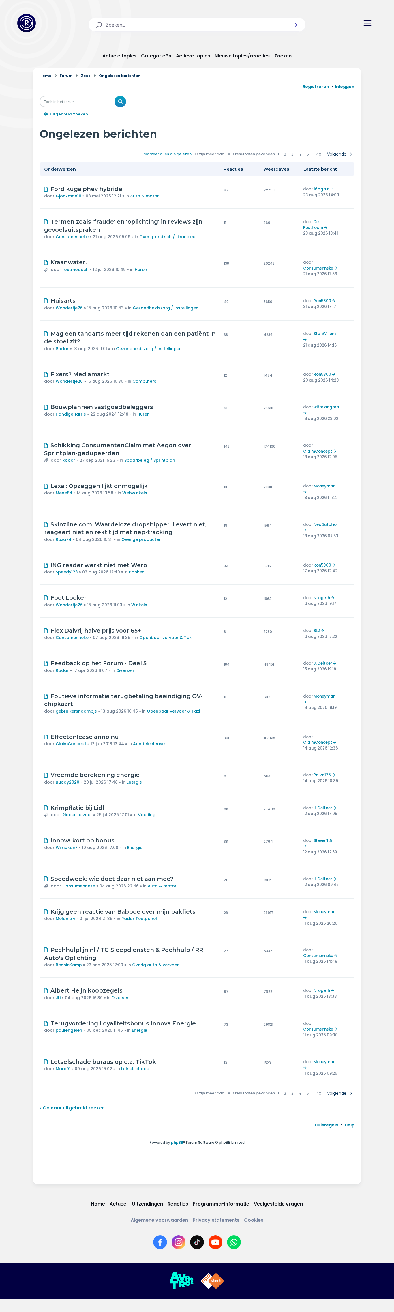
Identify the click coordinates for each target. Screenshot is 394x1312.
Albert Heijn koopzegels (86, 990)
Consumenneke (72, 237)
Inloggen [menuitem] (344, 86)
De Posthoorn (313, 224)
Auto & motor (144, 196)
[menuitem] (326, 1125)
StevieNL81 (324, 840)
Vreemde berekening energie (95, 774)
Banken (137, 572)
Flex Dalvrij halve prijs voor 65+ (95, 630)
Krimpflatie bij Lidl (77, 807)
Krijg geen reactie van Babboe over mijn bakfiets (123, 911)
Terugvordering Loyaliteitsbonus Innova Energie (123, 1023)
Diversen (125, 670)
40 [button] (318, 154)
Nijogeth (322, 598)
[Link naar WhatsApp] (234, 1242)
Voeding (146, 815)
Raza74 (64, 539)
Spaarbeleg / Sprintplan (149, 460)
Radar (62, 349)
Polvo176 (322, 775)
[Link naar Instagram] (178, 1242)
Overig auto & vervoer (155, 965)
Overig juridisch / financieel (167, 237)
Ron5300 (322, 301)
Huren (141, 269)
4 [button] (300, 154)
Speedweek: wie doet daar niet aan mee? (111, 878)
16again (321, 189)
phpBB (177, 1142)
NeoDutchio (325, 524)
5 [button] (308, 154)
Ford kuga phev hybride (86, 189)
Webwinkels (134, 493)
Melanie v (65, 919)
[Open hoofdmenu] (367, 23)
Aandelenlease (149, 744)
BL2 (317, 630)
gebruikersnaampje (76, 711)
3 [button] (292, 154)
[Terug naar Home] (26, 23)
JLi (58, 998)
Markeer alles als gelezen (167, 154)
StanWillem (325, 334)
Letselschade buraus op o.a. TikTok (103, 1061)
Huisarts (63, 300)
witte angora (326, 407)
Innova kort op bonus (82, 840)
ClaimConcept (317, 451)
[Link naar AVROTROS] (182, 1281)
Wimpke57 (67, 848)
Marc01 (63, 1069)
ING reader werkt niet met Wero (98, 565)
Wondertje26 (69, 308)
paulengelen (69, 1030)
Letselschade (135, 1069)
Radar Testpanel (139, 919)
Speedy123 (67, 572)
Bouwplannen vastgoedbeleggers (101, 406)
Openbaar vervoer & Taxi (165, 637)
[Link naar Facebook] (160, 1242)
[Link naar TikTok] (197, 1242)
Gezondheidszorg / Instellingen (165, 308)
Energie (134, 782)
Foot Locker (68, 597)
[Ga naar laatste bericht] (332, 189)
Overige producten (141, 539)
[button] (294, 25)
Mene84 (64, 493)
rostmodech (75, 269)
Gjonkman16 (68, 196)
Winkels (139, 605)
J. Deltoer (323, 663)
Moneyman (324, 486)
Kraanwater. (68, 262)
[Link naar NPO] (212, 1281)
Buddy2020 (67, 782)
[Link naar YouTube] (215, 1242)
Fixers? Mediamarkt (80, 374)
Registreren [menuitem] (316, 86)
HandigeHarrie (71, 414)
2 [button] (285, 154)
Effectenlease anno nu (84, 736)
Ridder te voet (77, 815)
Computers (144, 381)
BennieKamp (69, 965)
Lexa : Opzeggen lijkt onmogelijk (99, 486)
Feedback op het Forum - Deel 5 (98, 663)
